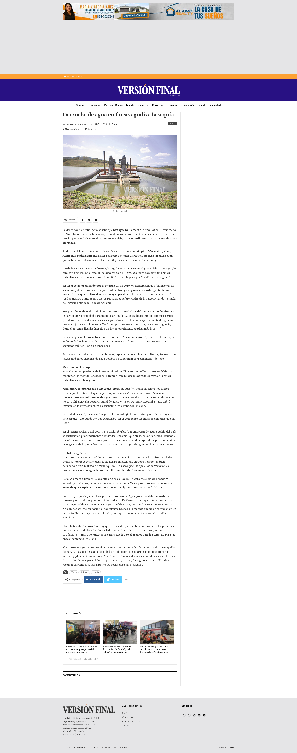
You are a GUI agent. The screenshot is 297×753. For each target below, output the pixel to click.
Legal (201, 105)
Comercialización (131, 721)
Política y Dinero (113, 105)
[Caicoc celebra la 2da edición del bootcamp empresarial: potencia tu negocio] (83, 632)
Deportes (143, 105)
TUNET (230, 747)
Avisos (125, 725)
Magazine (157, 105)
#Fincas (85, 572)
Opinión (173, 105)
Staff (124, 713)
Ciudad (80, 105)
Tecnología (188, 105)
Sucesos (95, 105)
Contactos (127, 717)
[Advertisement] (148, 45)
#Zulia (95, 572)
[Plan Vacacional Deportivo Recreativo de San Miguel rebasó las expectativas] (120, 632)
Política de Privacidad (123, 747)
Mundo (130, 105)
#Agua (74, 572)
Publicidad (214, 105)
